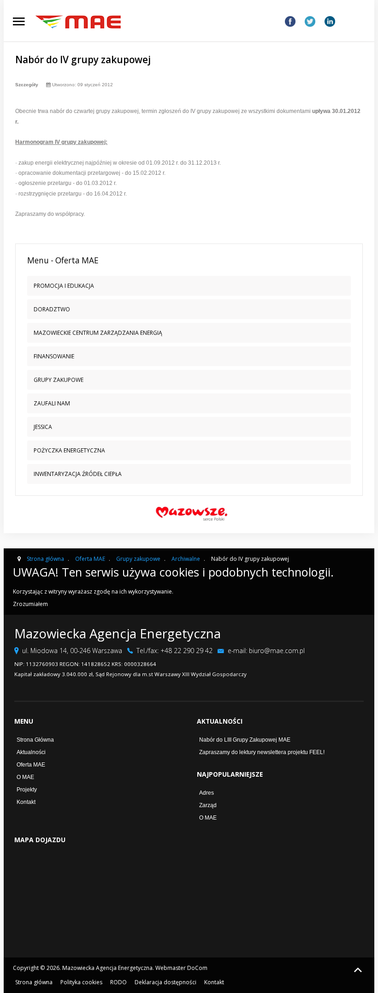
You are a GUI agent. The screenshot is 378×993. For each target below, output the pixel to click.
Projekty (27, 789)
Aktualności (31, 752)
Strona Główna (35, 740)
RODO (118, 982)
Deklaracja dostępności (165, 982)
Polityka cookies (81, 982)
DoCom (197, 968)
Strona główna (34, 982)
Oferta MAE (31, 764)
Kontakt (26, 802)
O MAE (25, 777)
